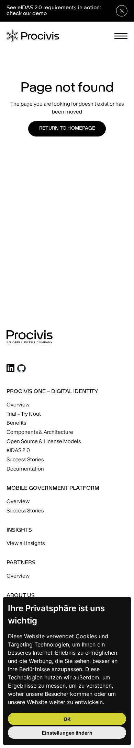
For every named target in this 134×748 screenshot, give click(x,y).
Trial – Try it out (24, 414)
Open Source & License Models (44, 441)
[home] (33, 35)
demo (39, 13)
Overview (18, 404)
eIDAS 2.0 (18, 450)
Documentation (25, 468)
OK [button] (67, 719)
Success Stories (25, 459)
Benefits (16, 422)
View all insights (26, 543)
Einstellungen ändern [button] (67, 733)
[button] (121, 36)
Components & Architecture (40, 432)
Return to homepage (67, 128)
